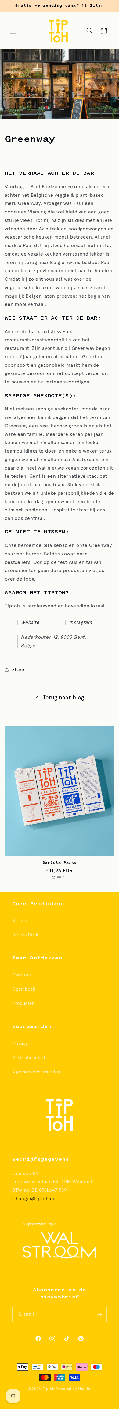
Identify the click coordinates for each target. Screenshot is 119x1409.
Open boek (23, 989)
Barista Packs (59, 863)
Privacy (20, 1043)
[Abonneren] (99, 1314)
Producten (23, 1003)
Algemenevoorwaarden (36, 1072)
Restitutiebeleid (28, 1058)
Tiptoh (49, 1389)
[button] (13, 31)
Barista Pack (25, 935)
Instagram (80, 622)
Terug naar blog (63, 698)
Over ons (21, 975)
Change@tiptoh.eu (34, 1198)
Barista (19, 921)
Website (30, 622)
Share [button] (18, 670)
